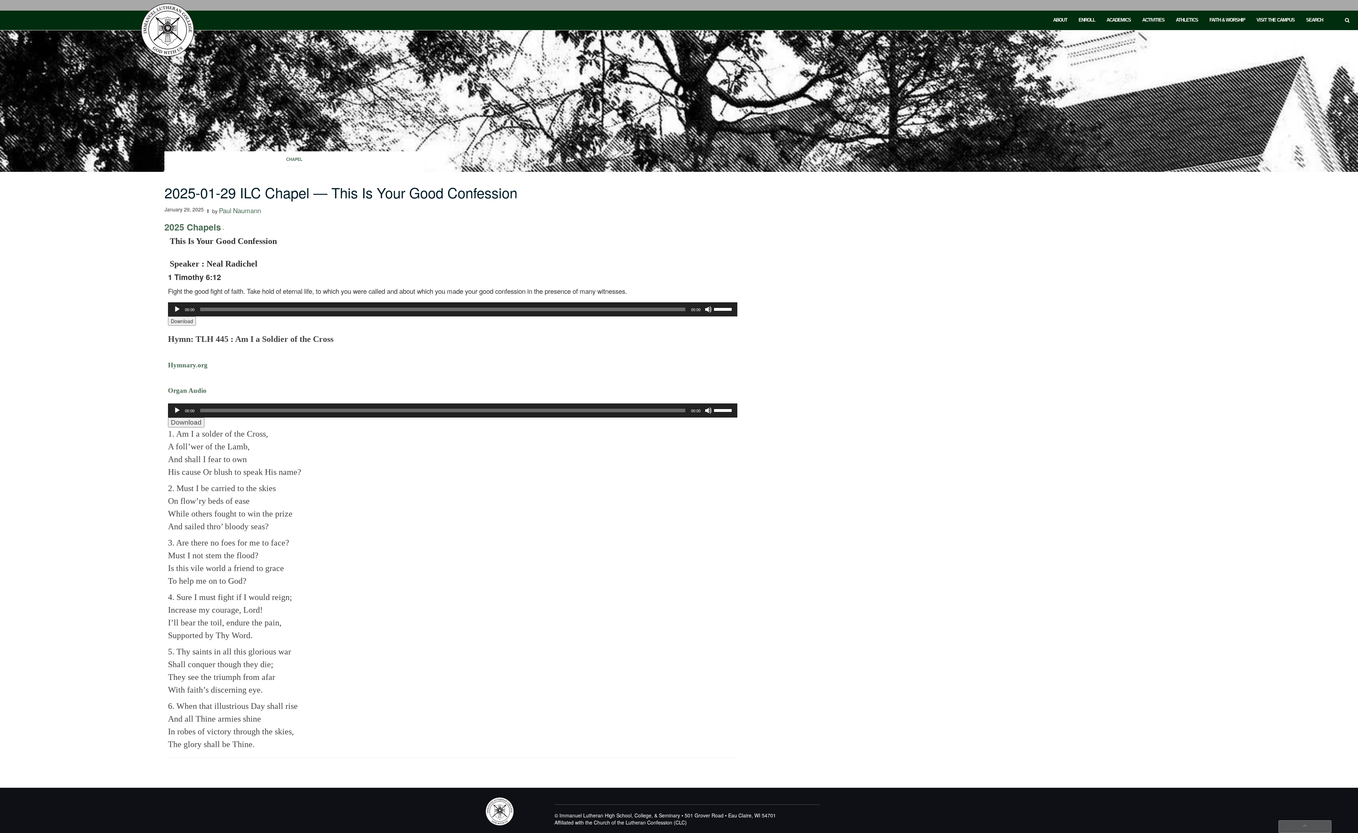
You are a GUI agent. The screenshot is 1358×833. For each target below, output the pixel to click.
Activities (1153, 20)
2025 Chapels (192, 227)
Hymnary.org (188, 365)
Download (182, 321)
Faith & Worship (1227, 20)
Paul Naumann (240, 210)
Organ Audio (187, 390)
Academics (1119, 20)
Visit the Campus (1276, 20)
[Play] (177, 309)
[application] (452, 309)
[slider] (724, 308)
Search (1314, 20)
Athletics (1187, 20)
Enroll (1087, 20)
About (1060, 20)
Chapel (294, 159)
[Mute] (708, 309)
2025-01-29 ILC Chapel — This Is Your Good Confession (340, 192)
